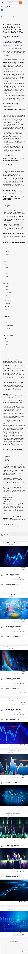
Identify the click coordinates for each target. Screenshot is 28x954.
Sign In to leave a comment (10, 534)
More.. (23, 569)
